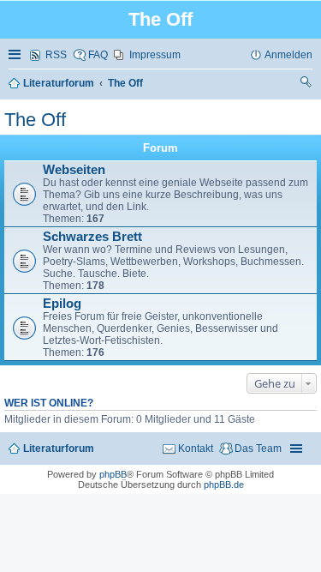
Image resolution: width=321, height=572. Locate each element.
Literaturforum (58, 449)
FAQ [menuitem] (98, 55)
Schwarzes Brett (92, 237)
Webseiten (74, 170)
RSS (56, 55)
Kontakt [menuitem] (195, 449)
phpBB (113, 474)
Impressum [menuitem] (155, 55)
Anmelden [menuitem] (288, 55)
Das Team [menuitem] (258, 449)
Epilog (62, 303)
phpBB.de (224, 484)
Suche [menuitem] (306, 84)
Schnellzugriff (16, 55)
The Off (35, 119)
